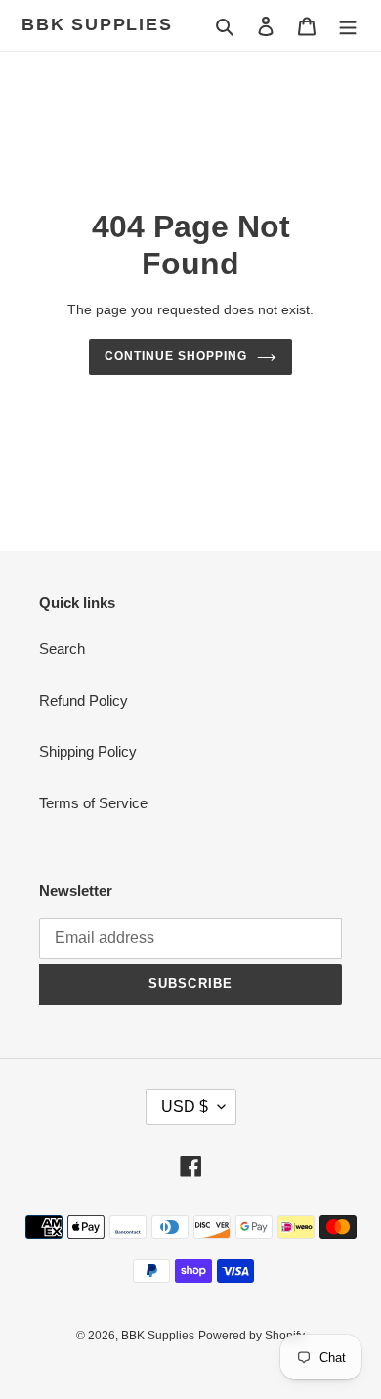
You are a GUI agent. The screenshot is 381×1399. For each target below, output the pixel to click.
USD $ (184, 1106)
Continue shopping (176, 356)
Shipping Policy (88, 751)
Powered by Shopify (251, 1335)
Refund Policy (83, 700)
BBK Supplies (97, 24)
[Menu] (347, 26)
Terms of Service (93, 803)
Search (62, 648)
